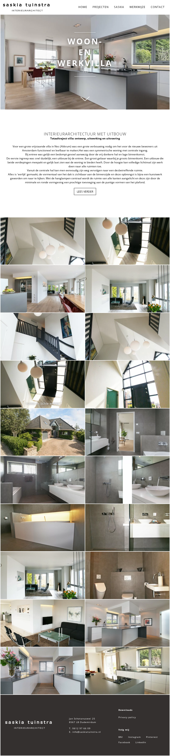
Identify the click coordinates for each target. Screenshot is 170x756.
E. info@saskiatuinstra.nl (85, 731)
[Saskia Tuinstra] (28, 725)
